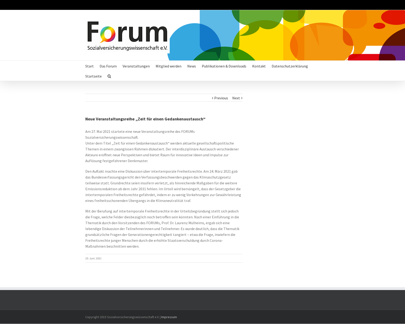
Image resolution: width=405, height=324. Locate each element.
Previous (221, 98)
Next (236, 98)
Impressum (169, 317)
